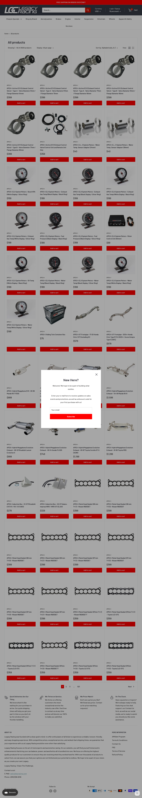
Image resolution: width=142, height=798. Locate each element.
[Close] (96, 374)
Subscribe (71, 416)
